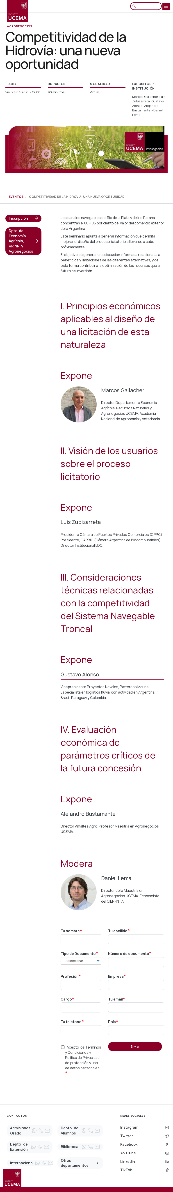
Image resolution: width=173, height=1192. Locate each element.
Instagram (129, 1127)
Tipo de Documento (78, 953)
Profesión (70, 976)
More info (97, 1163)
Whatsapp (34, 1130)
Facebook (128, 1144)
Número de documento (128, 953)
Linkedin (127, 1161)
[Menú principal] (166, 6)
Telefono (40, 1130)
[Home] (17, 11)
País (112, 1021)
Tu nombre (70, 930)
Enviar (135, 1046)
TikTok (126, 1169)
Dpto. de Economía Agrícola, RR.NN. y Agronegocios (21, 241)
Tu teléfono (71, 1021)
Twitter (126, 1135)
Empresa (116, 976)
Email (47, 1130)
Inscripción (18, 218)
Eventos (16, 196)
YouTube (128, 1152)
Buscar (135, 6)
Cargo (66, 999)
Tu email (115, 999)
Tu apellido (117, 930)
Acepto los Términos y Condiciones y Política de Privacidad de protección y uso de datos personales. (83, 1057)
